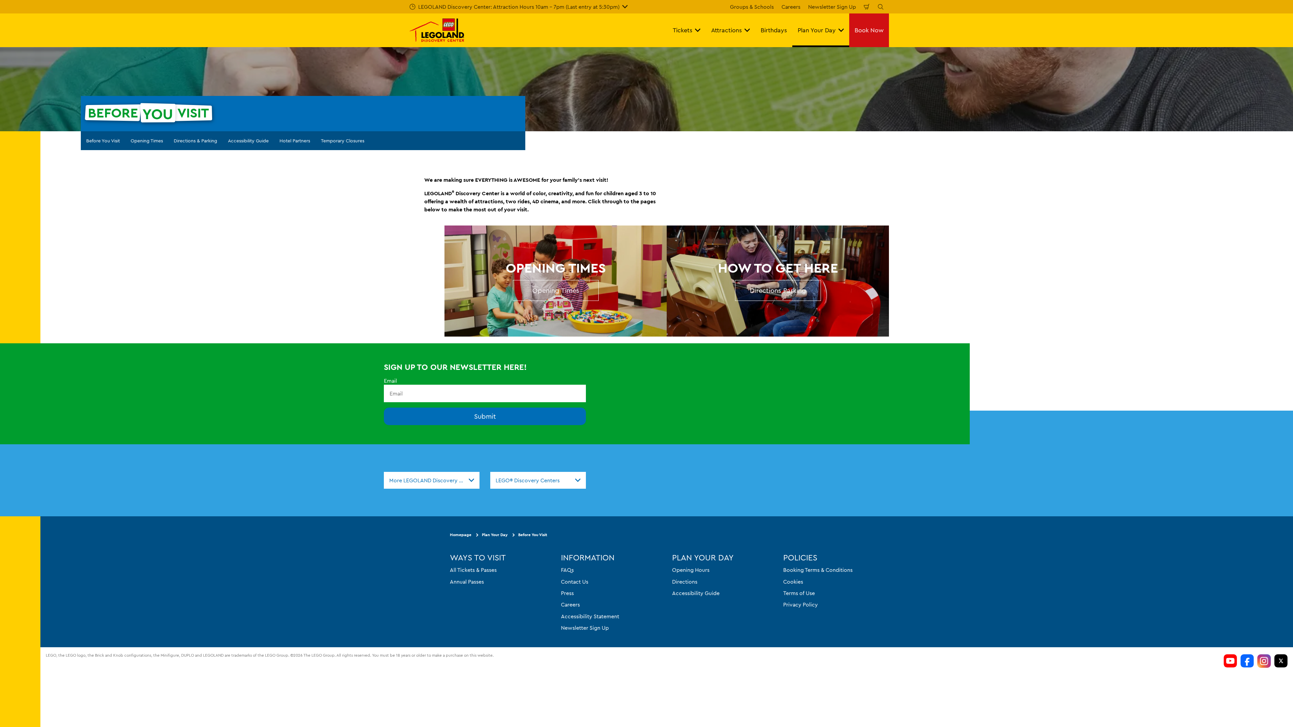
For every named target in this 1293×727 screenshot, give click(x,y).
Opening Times (147, 141)
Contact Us (574, 581)
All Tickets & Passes (473, 569)
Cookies (793, 581)
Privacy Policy (800, 604)
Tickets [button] (682, 30)
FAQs (567, 569)
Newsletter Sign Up (832, 6)
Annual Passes (467, 581)
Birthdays (774, 30)
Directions (684, 581)
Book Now (869, 30)
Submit (485, 416)
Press (567, 593)
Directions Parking (778, 290)
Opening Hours (690, 569)
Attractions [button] (726, 30)
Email (390, 380)
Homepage (460, 534)
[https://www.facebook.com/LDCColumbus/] (1247, 661)
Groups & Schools (752, 6)
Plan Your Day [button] (817, 30)
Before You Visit (103, 141)
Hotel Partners (294, 141)
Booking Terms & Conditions (818, 569)
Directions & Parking (195, 141)
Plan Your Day (495, 534)
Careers (791, 6)
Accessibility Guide (248, 141)
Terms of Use (799, 593)
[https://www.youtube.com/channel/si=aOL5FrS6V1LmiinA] (1230, 661)
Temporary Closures (342, 141)
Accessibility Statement (590, 616)
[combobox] (431, 480)
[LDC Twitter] (1281, 661)
